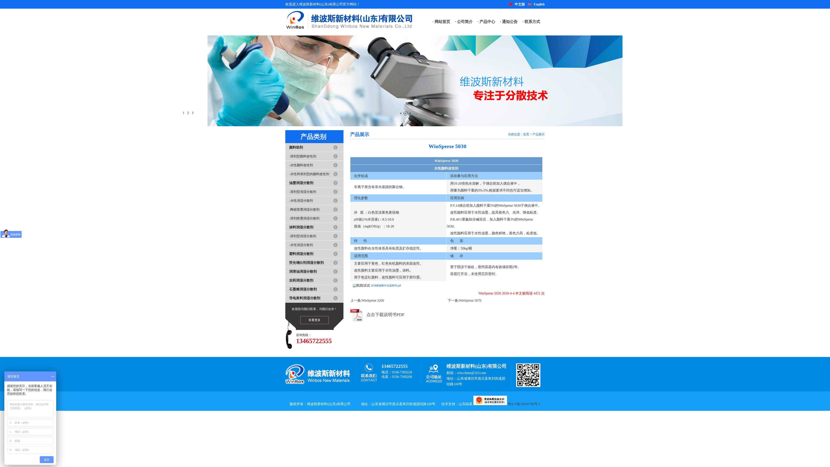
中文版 (520, 4)
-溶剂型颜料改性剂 (302, 156)
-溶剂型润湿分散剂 (302, 192)
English (539, 4)
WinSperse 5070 (470, 300)
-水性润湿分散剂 (301, 200)
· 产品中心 (486, 21)
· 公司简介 (464, 21)
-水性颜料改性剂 (301, 165)
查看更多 (314, 320)
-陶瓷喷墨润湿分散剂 (304, 209)
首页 (526, 134)
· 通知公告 (509, 21)
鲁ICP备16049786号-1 (524, 404)
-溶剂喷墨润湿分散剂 (304, 218)
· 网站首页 (441, 21)
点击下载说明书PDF (385, 314)
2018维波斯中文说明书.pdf (386, 285)
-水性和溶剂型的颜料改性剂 (309, 174)
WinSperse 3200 (373, 300)
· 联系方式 (531, 21)
